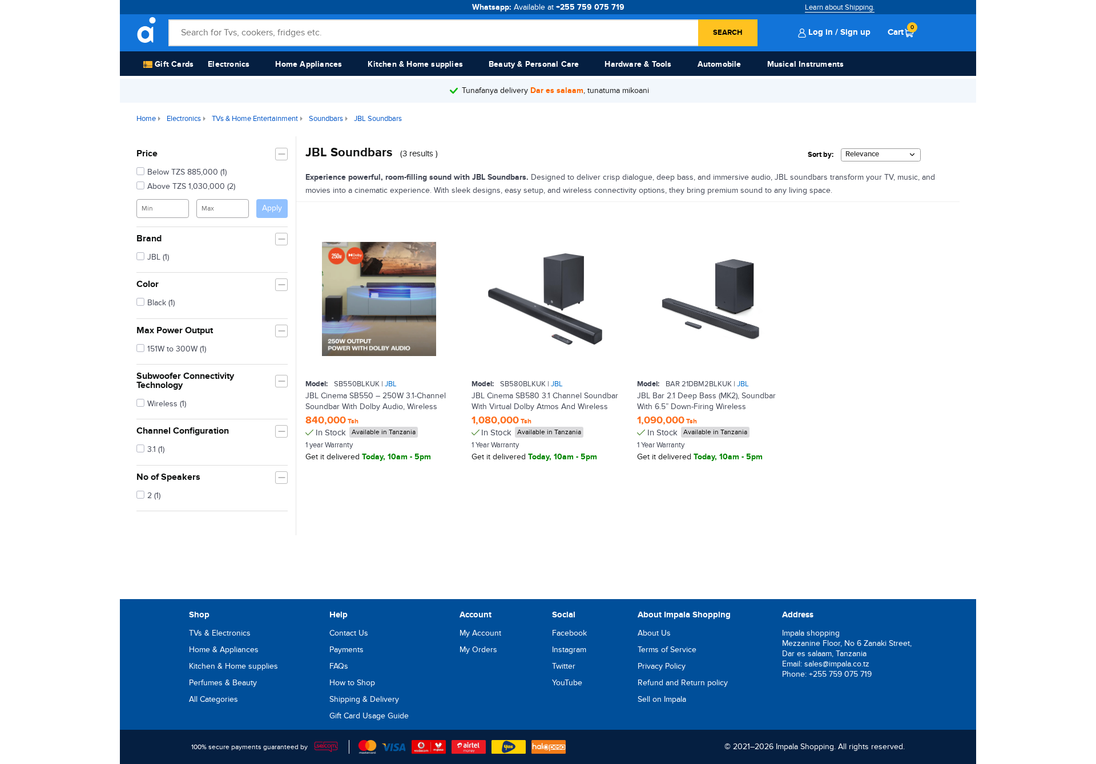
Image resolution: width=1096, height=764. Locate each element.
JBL (391, 384)
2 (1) (153, 495)
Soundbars (326, 118)
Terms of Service (667, 649)
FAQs (338, 666)
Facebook (569, 633)
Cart (901, 32)
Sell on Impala (662, 699)
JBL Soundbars (378, 118)
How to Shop (352, 683)
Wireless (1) (166, 404)
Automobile (720, 64)
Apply (272, 208)
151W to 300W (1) (176, 349)
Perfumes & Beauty (223, 683)
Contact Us (348, 633)
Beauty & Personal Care (534, 64)
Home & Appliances (224, 649)
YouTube (567, 683)
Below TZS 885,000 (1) (187, 172)
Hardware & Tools (638, 64)
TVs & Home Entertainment (255, 118)
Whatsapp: (548, 7)
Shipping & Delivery (364, 699)
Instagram (569, 649)
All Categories (213, 699)
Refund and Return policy (683, 683)
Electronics (228, 64)
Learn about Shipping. (840, 7)
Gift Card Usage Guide (369, 716)
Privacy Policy (662, 666)
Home (146, 118)
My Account (480, 633)
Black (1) (161, 303)
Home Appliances (308, 64)
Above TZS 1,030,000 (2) (191, 186)
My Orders (478, 649)
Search (728, 32)
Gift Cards (173, 64)
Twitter (563, 666)
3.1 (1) (155, 449)
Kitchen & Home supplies (415, 64)
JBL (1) (158, 257)
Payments (346, 649)
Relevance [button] (862, 154)
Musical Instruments (805, 64)
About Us (654, 633)
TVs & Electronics (220, 633)
